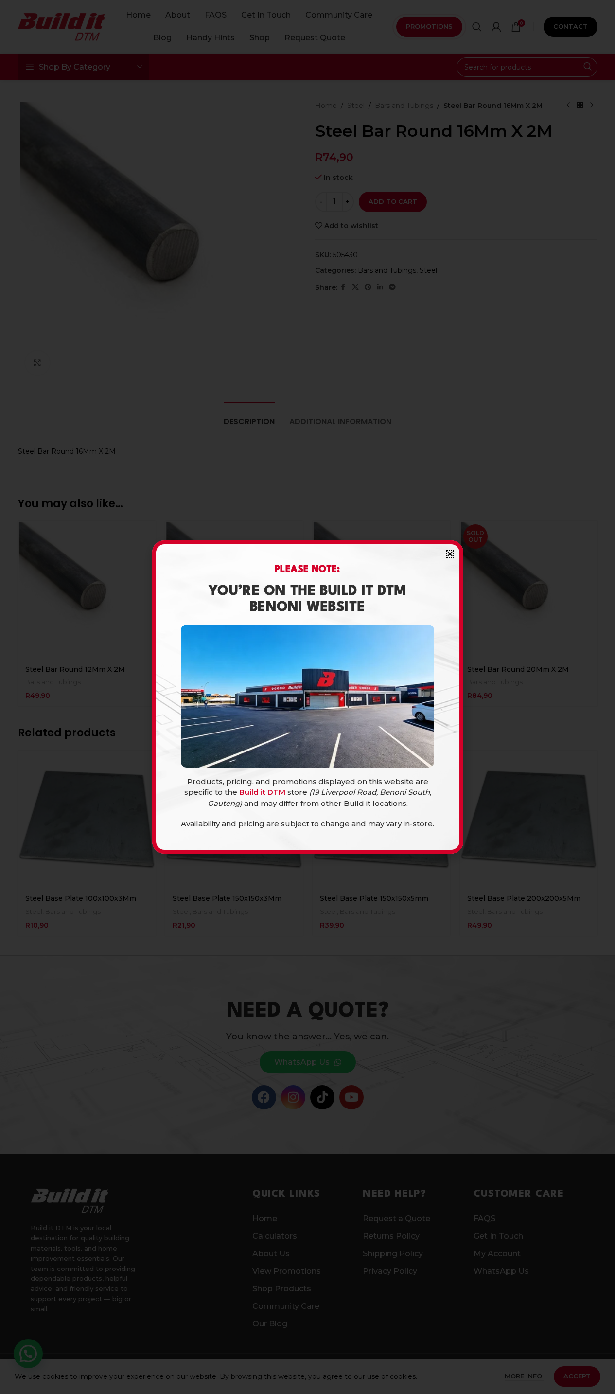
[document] (307, 697)
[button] (450, 553)
